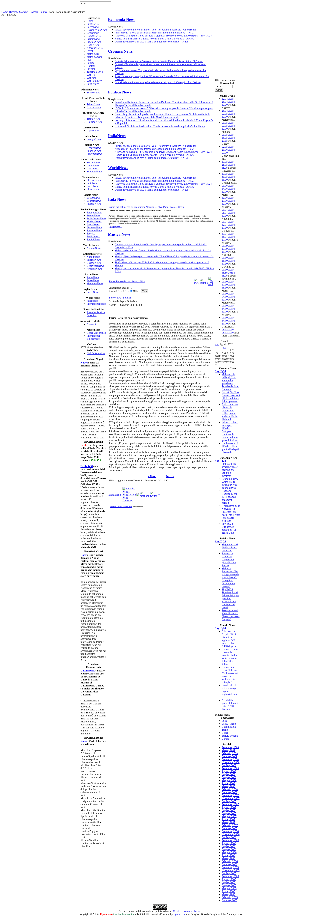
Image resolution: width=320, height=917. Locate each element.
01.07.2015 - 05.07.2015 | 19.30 (228, 212)
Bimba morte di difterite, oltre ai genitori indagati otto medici (230, 448)
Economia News (121, 19)
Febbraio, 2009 (230, 753)
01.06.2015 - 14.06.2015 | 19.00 (228, 188)
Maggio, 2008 (229, 780)
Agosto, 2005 (229, 879)
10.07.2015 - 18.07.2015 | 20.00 (228, 236)
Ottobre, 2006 (229, 837)
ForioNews (115, 297)
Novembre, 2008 (231, 762)
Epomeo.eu (180, 914)
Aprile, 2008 (228, 783)
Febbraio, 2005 (230, 897)
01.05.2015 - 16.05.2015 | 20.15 (228, 137)
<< (217, 344)
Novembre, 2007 (231, 798)
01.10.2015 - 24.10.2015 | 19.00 (228, 308)
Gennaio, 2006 (229, 864)
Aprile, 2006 (228, 855)
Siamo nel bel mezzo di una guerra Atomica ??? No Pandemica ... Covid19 (147, 207)
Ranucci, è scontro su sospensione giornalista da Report (229, 559)
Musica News (119, 234)
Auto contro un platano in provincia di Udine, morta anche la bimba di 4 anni (230, 412)
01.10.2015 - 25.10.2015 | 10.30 (228, 260)
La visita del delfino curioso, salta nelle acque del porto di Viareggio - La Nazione (157, 82)
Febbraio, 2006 (230, 861)
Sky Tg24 (220, 371)
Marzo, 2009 (228, 750)
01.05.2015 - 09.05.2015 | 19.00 (228, 125)
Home (4, 11)
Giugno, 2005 (229, 885)
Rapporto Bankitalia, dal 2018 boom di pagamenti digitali (229, 496)
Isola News (117, 199)
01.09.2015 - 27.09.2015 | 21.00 (228, 248)
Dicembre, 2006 (230, 831)
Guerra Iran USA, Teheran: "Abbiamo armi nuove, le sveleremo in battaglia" (230, 674)
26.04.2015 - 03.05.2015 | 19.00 (228, 113)
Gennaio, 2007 (229, 828)
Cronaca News (120, 51)
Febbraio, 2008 (230, 789)
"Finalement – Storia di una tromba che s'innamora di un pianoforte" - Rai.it (154, 32)
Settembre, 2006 (230, 840)
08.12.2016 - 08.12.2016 (228, 331)
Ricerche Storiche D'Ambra (23, 11)
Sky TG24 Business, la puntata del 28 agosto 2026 (229, 528)
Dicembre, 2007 (230, 795)
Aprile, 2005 (228, 891)
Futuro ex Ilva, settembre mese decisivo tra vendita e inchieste (230, 469)
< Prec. (152, 476)
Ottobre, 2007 (229, 801)
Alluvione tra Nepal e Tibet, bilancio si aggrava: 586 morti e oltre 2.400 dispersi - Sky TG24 (163, 35)
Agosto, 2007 (229, 807)
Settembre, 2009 (230, 747)
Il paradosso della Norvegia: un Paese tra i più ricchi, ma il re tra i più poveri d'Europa (231, 513)
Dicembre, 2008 (230, 759)
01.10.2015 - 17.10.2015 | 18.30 (228, 284)
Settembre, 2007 (230, 804)
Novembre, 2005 (231, 870)
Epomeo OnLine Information (121, 507)
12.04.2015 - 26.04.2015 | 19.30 (228, 101)
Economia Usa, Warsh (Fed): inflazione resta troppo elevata (230, 483)
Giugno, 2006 (229, 849)
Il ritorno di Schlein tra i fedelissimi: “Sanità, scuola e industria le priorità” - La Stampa (160, 126)
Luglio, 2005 (228, 882)
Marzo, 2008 (228, 786)
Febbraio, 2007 (230, 825)
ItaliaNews (117, 136)
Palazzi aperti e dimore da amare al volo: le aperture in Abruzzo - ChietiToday (155, 29)
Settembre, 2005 (230, 876)
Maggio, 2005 (229, 888)
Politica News (119, 92)
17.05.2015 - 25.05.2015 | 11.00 (228, 164)
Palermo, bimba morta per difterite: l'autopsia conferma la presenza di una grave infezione (230, 431)
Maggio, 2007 (229, 816)
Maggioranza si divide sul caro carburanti (230, 547)
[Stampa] (204, 282)
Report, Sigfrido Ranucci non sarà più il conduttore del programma (231, 397)
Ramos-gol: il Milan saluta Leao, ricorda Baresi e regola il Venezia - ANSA (154, 38)
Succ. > (170, 476)
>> (224, 347)
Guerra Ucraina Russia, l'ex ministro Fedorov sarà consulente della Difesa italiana (231, 656)
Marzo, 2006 (228, 858)
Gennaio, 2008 (229, 792)
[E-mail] (210, 284)
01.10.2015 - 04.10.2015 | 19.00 (228, 296)
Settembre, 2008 (230, 768)
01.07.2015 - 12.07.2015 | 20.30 (228, 224)
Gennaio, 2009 (229, 756)
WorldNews (118, 167)
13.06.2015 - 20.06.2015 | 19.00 (228, 200)
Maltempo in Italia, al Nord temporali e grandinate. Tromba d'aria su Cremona (230, 382)
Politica (44, 11)
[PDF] (196, 282)
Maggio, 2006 (229, 852)
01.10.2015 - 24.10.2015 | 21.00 (228, 320)
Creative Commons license (187, 911)
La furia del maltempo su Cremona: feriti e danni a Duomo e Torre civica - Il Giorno (159, 61)
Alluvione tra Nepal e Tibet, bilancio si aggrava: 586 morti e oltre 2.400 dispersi (229, 638)
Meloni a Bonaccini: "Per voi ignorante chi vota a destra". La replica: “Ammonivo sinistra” (230, 577)
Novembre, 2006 (231, 834)
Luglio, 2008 (228, 774)
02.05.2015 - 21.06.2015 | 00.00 (228, 149)
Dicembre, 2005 (230, 867)
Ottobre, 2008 (229, 765)
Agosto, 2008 (229, 771)
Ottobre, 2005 (229, 873)
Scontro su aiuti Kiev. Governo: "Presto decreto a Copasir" (231, 615)
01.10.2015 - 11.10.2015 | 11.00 (228, 272)
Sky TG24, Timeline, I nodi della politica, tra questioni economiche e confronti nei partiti (230, 598)
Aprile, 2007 (228, 819)
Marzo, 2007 (228, 822)
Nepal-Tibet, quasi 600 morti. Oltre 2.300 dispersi (230, 704)
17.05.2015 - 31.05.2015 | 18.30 (228, 176)
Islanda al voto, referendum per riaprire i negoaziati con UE (230, 691)
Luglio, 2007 (228, 810)
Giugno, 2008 (229, 777)
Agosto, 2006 (229, 843)
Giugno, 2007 (229, 813)
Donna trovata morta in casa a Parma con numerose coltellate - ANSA (151, 41)
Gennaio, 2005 (229, 900)
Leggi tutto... (115, 226)
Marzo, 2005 (228, 894)
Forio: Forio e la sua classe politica (127, 281)
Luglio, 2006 (228, 846)
